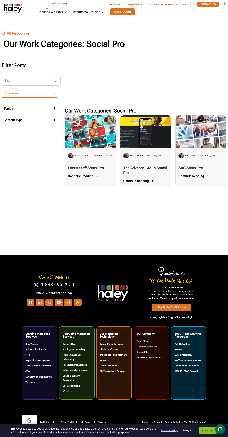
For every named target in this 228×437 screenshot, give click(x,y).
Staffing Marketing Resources (169, 4)
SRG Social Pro (190, 168)
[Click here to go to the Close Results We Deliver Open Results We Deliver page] (102, 12)
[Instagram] (68, 302)
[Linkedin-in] (40, 302)
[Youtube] (59, 302)
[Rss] (78, 302)
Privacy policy (169, 430)
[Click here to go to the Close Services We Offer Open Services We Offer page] (65, 12)
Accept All (208, 430)
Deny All (188, 430)
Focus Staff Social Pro (86, 168)
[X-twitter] (49, 302)
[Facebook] (30, 302)
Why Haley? (135, 4)
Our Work (114, 4)
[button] (224, 4)
